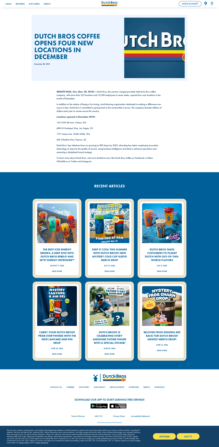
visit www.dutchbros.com (98, 157)
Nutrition (159, 387)
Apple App (118, 406)
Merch (47, 4)
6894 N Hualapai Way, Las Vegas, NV (75, 128)
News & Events (117, 387)
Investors (134, 387)
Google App (99, 406)
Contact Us (56, 387)
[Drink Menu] (212, 3)
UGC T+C (98, 416)
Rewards (20, 4)
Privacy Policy (119, 416)
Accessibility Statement (140, 416)
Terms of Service (78, 416)
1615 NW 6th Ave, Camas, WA (71, 122)
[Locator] (205, 3)
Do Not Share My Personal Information (109, 422)
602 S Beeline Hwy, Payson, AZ (71, 139)
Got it (188, 436)
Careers (70, 387)
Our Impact (99, 387)
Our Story (84, 387)
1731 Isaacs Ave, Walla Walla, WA (73, 133)
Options (164, 436)
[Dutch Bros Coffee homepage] (109, 3)
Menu (9, 4)
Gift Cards (34, 4)
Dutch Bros (102, 91)
